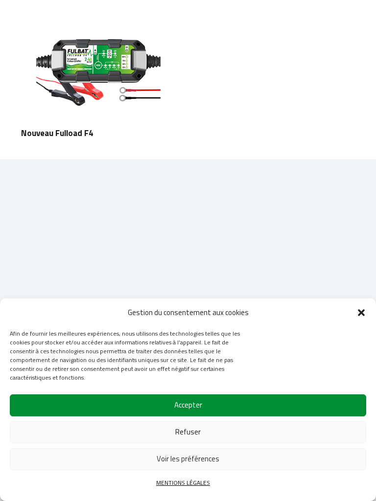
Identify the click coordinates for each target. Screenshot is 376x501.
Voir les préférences (188, 458)
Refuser (188, 431)
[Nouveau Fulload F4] (98, 28)
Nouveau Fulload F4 (57, 133)
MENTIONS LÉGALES (183, 482)
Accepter (188, 404)
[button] (361, 313)
